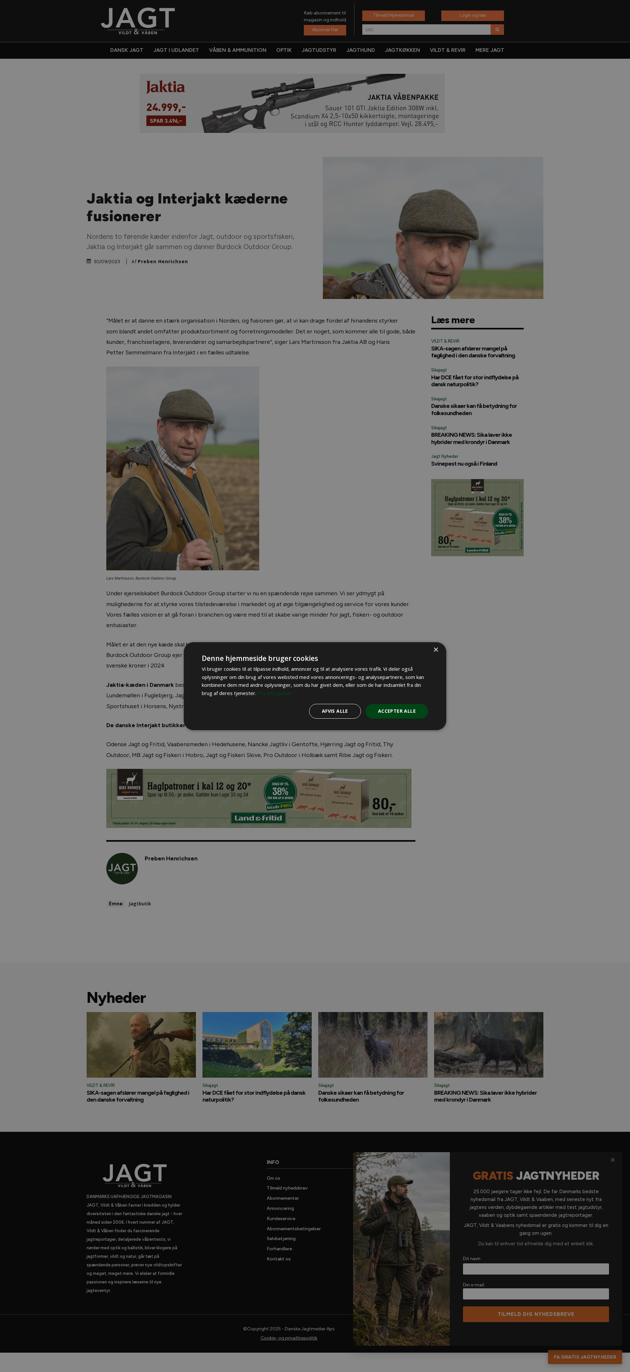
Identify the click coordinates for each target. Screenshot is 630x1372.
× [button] (435, 649)
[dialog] (315, 686)
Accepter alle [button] (397, 711)
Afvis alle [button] (335, 711)
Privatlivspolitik (274, 693)
